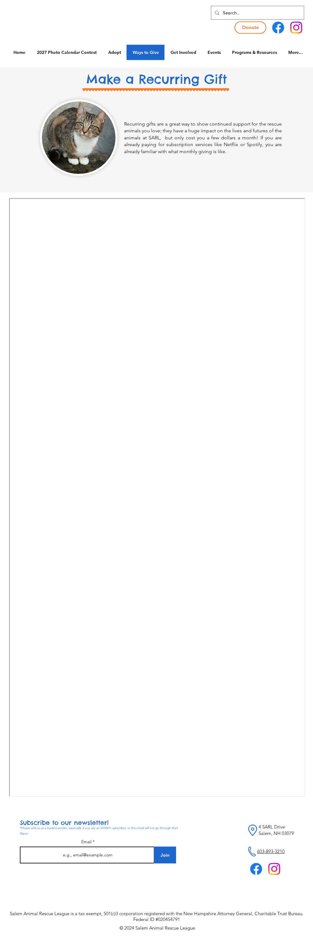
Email (87, 842)
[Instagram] (296, 28)
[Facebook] (278, 28)
